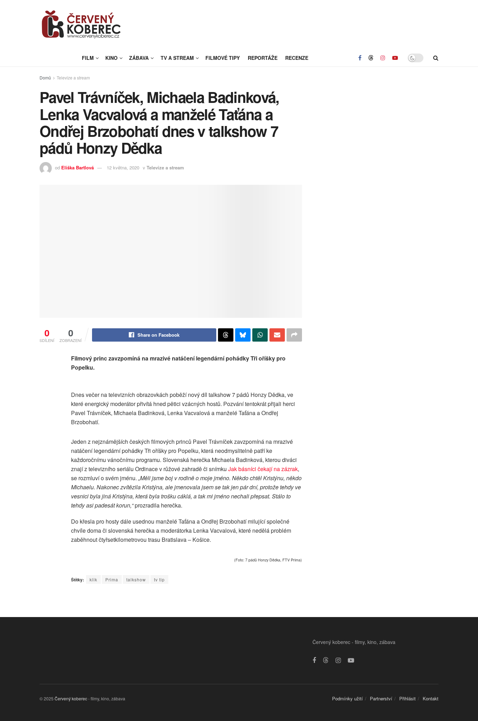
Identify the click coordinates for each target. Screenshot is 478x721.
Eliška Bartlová (77, 167)
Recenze (296, 57)
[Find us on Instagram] (382, 57)
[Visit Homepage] (82, 24)
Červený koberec (71, 698)
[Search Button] (435, 57)
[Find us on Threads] (370, 57)
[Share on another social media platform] (294, 335)
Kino (111, 57)
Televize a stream (73, 77)
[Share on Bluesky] (243, 335)
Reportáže (262, 57)
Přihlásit (407, 698)
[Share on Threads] (225, 335)
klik (93, 579)
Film (88, 57)
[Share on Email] (277, 335)
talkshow (136, 579)
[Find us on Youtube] (395, 57)
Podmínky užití (347, 698)
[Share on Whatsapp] (260, 335)
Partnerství (381, 698)
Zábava (139, 57)
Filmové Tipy (222, 57)
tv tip (159, 579)
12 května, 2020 (123, 167)
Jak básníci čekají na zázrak (263, 469)
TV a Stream (177, 57)
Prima (111, 579)
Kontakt (430, 698)
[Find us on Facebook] (359, 57)
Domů (45, 77)
